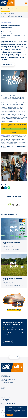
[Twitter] (2, 187)
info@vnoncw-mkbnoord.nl (8, 382)
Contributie (3, 416)
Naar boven (13, 357)
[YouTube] (12, 403)
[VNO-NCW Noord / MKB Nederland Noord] (7, 3)
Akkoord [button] (9, 414)
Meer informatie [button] (7, 64)
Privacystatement (5, 412)
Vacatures (3, 414)
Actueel (14, 9)
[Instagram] (9, 403)
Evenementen (5, 9)
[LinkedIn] (5, 187)
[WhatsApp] (8, 187)
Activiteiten (22, 9)
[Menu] (26, 3)
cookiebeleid (14, 412)
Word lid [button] (7, 341)
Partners (3, 410)
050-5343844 (6, 381)
